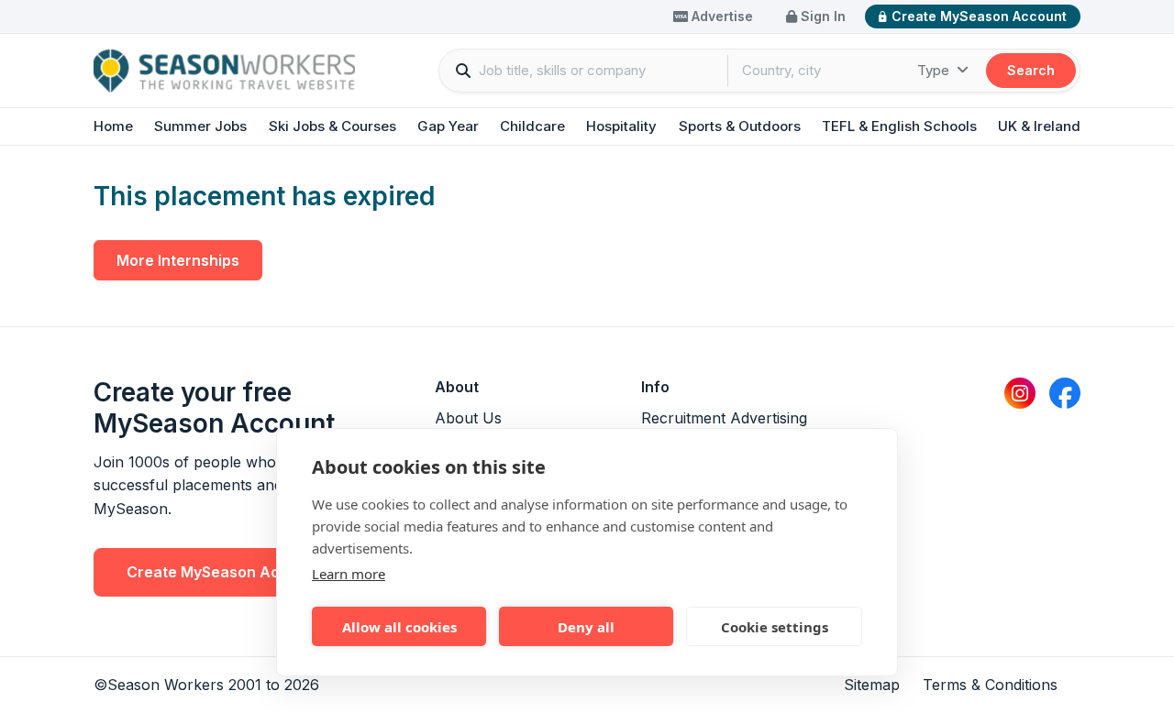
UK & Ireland (1039, 126)
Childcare (532, 126)
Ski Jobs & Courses (332, 126)
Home (113, 126)
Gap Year (448, 126)
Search (1031, 70)
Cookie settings (774, 627)
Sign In (821, 16)
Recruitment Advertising (724, 418)
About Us (468, 418)
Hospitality (621, 126)
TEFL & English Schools (899, 126)
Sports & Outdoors (740, 126)
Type (935, 70)
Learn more (348, 574)
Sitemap (872, 684)
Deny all (586, 627)
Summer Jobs (200, 126)
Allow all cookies (399, 627)
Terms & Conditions (990, 684)
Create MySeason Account (979, 16)
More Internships (177, 260)
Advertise (720, 16)
